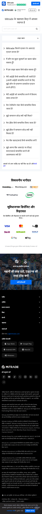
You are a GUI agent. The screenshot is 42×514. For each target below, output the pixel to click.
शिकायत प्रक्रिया (23, 499)
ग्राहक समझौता (20, 501)
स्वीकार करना (30, 511)
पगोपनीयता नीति (6, 499)
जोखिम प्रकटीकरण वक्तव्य (8, 501)
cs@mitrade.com (13, 334)
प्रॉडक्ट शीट (14, 499)
